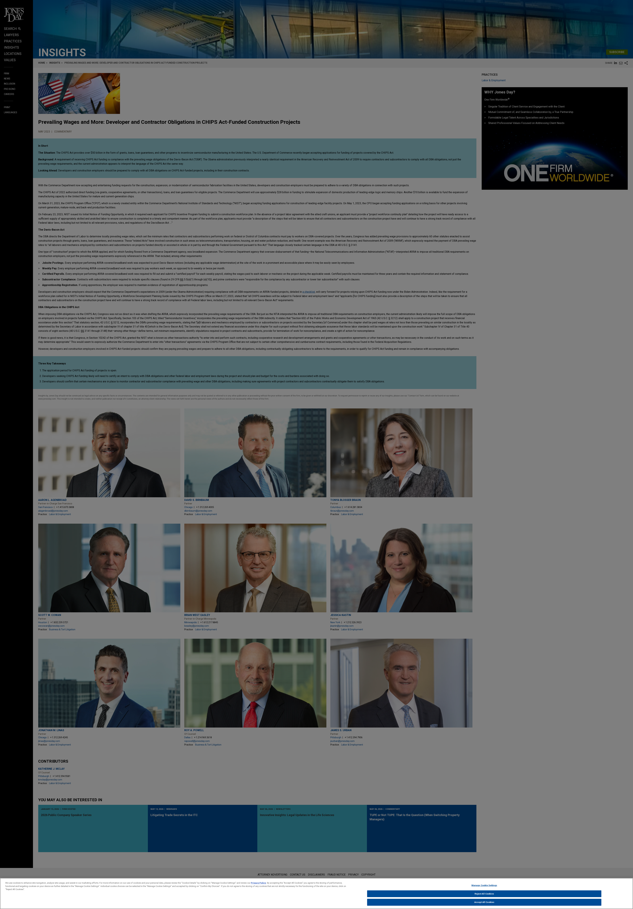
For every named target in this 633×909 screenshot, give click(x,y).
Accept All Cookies (484, 902)
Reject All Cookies (484, 894)
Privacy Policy (258, 883)
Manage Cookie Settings (484, 885)
